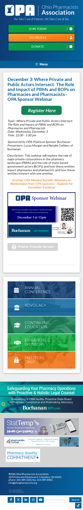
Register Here (41, 110)
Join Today (38, 29)
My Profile (38, 37)
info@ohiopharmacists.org (23, 482)
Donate (37, 46)
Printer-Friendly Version (36, 246)
